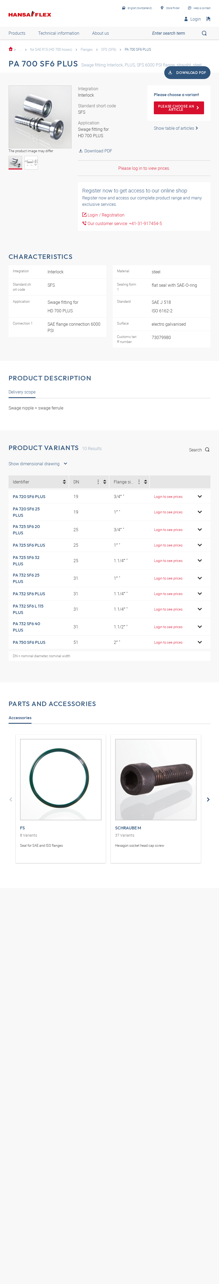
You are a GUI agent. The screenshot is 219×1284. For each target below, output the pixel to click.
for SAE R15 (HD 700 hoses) (51, 49)
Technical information (58, 33)
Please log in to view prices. (144, 168)
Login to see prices (168, 496)
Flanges (87, 49)
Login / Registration (105, 215)
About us (100, 33)
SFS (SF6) (108, 49)
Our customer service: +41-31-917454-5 (124, 223)
